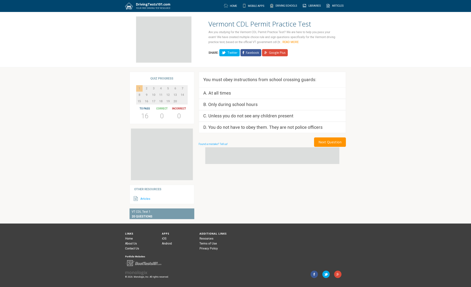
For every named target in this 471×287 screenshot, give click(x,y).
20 (175, 101)
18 (160, 101)
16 (146, 101)
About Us (131, 243)
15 (139, 101)
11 (160, 95)
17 (153, 101)
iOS (164, 238)
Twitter (232, 53)
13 (175, 95)
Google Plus (277, 53)
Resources (206, 238)
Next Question (329, 142)
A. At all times (217, 93)
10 (153, 95)
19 (168, 101)
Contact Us (132, 248)
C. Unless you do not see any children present (248, 115)
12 (168, 95)
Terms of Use (208, 243)
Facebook (252, 53)
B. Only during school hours (230, 104)
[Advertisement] (163, 40)
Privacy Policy (208, 248)
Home (129, 238)
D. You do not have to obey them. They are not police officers (263, 127)
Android (167, 243)
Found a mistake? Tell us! (213, 144)
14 (182, 95)
